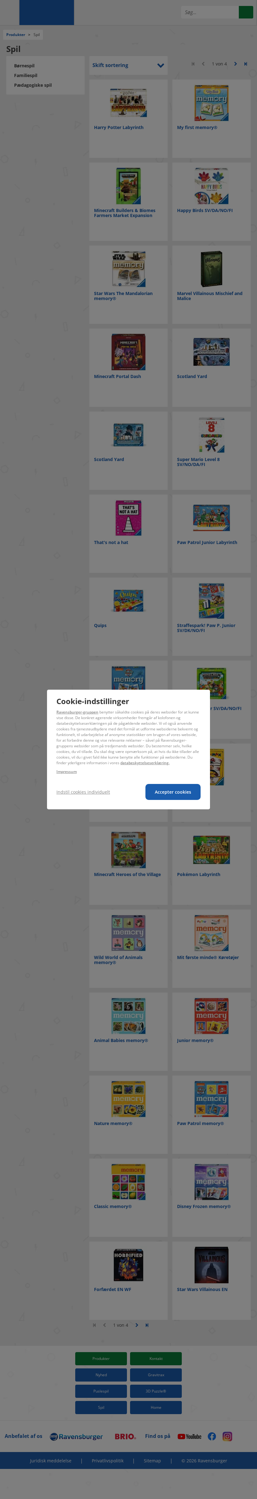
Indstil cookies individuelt (83, 792)
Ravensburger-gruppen (77, 712)
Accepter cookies (173, 792)
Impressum (66, 771)
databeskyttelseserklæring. (145, 762)
